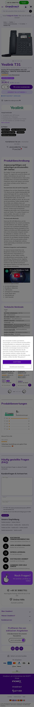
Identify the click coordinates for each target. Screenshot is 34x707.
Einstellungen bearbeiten (17, 366)
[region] (17, 353)
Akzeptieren (17, 362)
